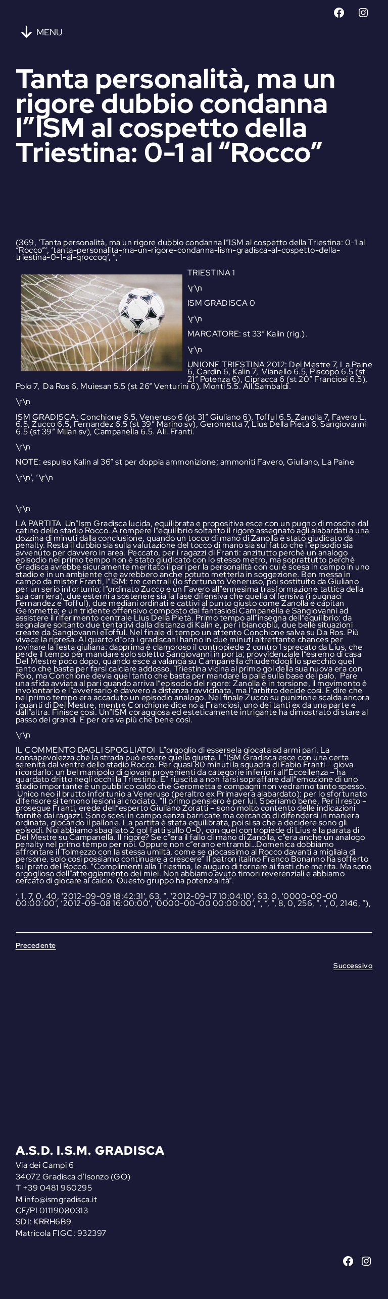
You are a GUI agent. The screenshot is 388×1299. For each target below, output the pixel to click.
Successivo (352, 965)
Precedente (36, 945)
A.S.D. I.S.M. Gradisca (90, 1150)
